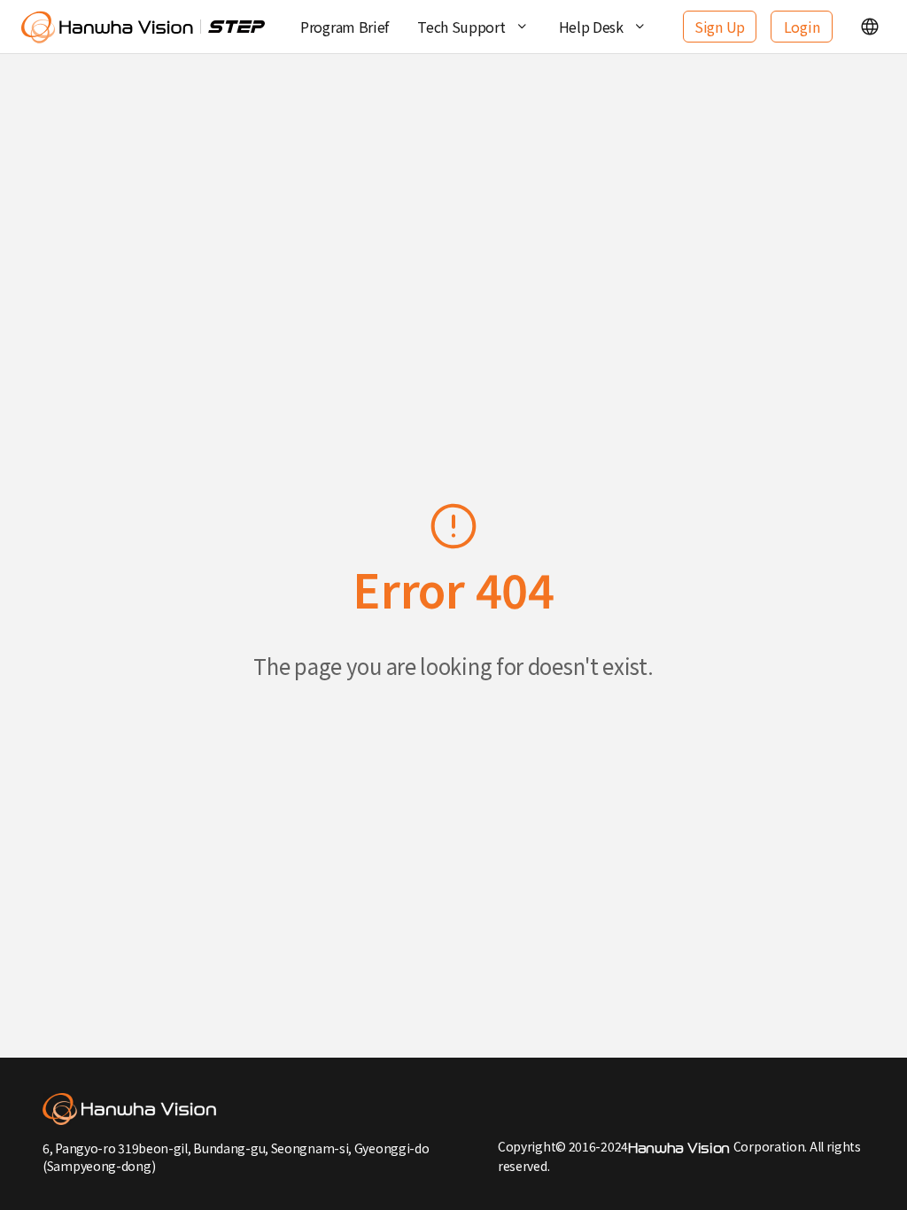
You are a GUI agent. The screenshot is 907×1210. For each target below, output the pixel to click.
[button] (870, 27)
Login (802, 26)
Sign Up (719, 26)
